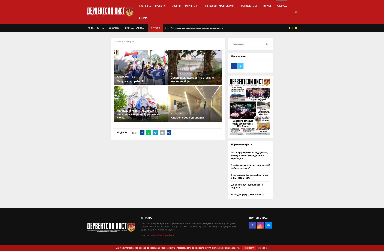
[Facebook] (252, 225)
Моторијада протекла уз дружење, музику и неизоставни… (197, 28)
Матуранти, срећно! (130, 81)
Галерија (281, 6)
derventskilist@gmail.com (162, 235)
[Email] (268, 225)
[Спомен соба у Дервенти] (195, 104)
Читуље (266, 6)
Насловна (145, 6)
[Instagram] (260, 225)
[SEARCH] (267, 44)
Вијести (160, 6)
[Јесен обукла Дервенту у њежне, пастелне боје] (195, 68)
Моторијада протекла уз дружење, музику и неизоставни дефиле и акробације (249, 155)
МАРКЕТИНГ (191, 6)
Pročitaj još (263, 248)
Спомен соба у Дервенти (187, 117)
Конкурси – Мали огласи (219, 6)
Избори (176, 6)
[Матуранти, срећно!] (141, 68)
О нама (143, 18)
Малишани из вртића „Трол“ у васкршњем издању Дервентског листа (139, 114)
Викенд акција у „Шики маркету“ (247, 194)
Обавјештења (249, 6)
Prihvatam (249, 248)
